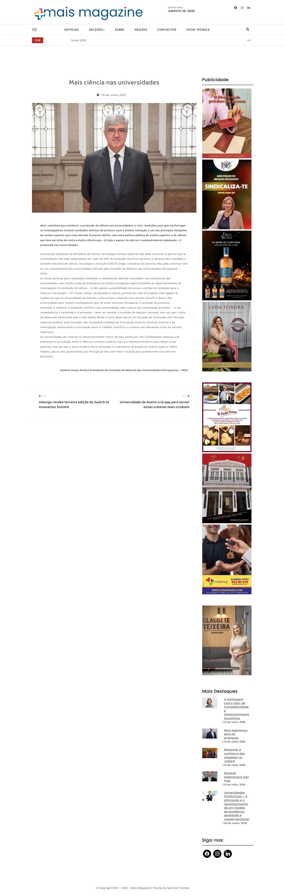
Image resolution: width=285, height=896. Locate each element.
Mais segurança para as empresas (235, 734)
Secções (96, 30)
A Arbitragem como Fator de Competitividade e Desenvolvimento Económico (236, 709)
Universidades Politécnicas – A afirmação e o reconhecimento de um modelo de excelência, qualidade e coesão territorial (236, 806)
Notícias (71, 30)
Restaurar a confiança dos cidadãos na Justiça (234, 755)
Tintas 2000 (78, 40)
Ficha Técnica (198, 30)
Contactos (166, 30)
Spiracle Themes (178, 888)
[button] (248, 40)
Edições (141, 30)
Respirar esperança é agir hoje (236, 777)
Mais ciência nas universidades (114, 82)
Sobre (119, 30)
